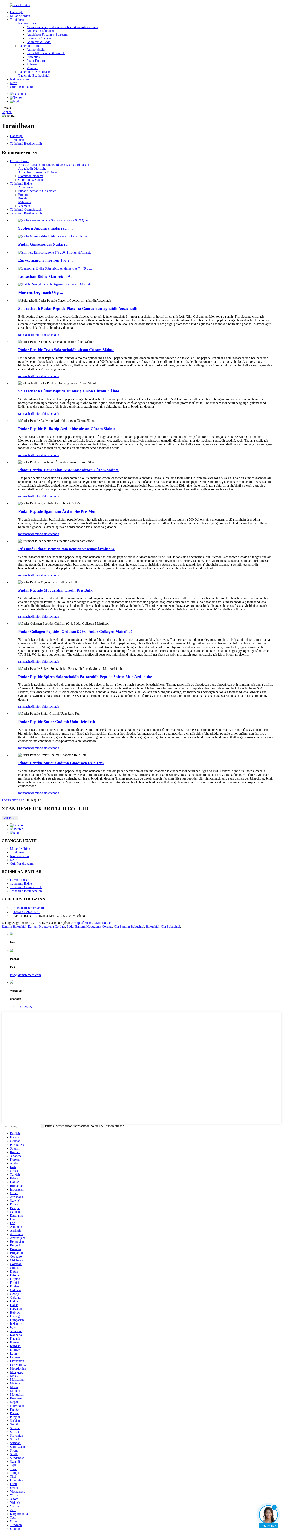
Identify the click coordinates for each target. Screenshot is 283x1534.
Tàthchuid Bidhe (29, 45)
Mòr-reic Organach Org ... (40, 292)
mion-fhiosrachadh (47, 334)
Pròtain (23, 198)
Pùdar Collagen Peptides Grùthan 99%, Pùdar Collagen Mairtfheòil (76, 631)
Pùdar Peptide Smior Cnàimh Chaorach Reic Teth (61, 763)
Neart (13, 83)
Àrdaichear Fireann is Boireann (47, 34)
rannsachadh (26, 334)
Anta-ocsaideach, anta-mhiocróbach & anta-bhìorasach (62, 27)
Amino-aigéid (36, 49)
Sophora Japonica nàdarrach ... (45, 228)
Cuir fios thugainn (22, 86)
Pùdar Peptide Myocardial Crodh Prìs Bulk (55, 590)
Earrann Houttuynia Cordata (46, 926)
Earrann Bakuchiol (14, 926)
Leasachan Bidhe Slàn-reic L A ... (46, 276)
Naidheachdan (19, 79)
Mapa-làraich (82, 923)
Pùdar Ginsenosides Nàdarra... (44, 244)
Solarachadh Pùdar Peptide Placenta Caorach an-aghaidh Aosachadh (77, 308)
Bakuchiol (152, 926)
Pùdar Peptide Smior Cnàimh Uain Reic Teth (56, 721)
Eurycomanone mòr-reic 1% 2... (45, 260)
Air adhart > (13, 800)
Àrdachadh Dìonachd (41, 31)
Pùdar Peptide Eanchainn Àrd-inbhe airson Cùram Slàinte (68, 470)
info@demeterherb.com (28, 907)
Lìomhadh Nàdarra (39, 38)
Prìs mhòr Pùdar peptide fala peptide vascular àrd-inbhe (66, 549)
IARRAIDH (9, 818)
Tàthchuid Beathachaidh (34, 75)
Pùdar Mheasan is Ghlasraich (46, 53)
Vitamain (32, 68)
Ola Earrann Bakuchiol (129, 926)
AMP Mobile (102, 923)
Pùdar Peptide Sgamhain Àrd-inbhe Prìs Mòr (57, 511)
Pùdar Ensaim (36, 60)
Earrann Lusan (27, 23)
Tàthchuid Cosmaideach (34, 72)
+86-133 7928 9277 (26, 912)
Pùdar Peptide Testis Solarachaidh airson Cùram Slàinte (66, 350)
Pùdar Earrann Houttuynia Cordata (89, 926)
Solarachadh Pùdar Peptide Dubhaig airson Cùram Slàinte (68, 391)
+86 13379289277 (22, 1007)
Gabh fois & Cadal (39, 42)
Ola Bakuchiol (170, 926)
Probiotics (33, 57)
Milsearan (33, 64)
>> (23, 800)
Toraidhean (17, 19)
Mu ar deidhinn (20, 16)
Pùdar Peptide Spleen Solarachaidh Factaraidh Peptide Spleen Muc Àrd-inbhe (85, 677)
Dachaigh (16, 12)
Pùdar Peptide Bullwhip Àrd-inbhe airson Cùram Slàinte (66, 429)
